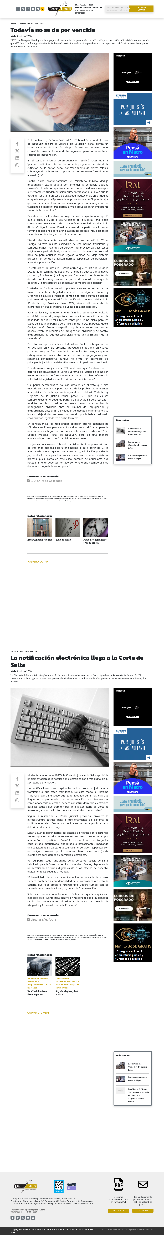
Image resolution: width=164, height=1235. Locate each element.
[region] (133, 349)
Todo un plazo (63, 539)
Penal (13, 23)
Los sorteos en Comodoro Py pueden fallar (137, 444)
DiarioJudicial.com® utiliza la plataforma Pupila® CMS (127, 1229)
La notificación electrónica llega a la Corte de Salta (137, 431)
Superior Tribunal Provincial (31, 23)
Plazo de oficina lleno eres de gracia (95, 541)
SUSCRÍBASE (143, 1210)
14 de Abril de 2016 (21, 36)
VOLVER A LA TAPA (38, 561)
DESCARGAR (118, 1210)
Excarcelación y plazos (39, 539)
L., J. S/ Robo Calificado (46, 480)
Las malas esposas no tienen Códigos (137, 457)
